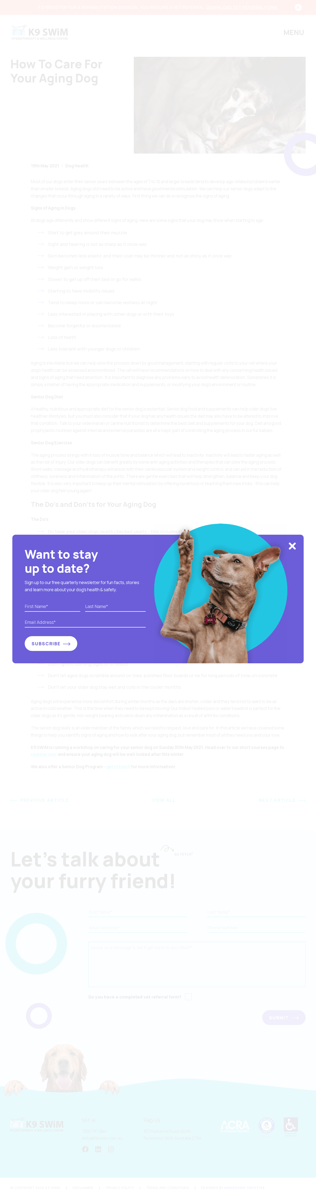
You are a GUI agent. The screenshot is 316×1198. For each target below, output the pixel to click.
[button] (292, 546)
